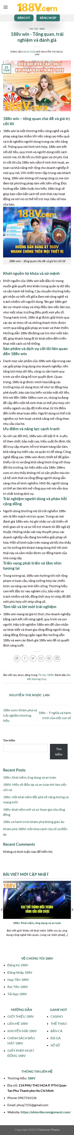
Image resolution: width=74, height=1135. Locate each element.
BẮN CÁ (56, 1031)
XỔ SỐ (55, 1045)
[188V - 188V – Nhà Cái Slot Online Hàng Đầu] (37, 7)
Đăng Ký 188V (17, 965)
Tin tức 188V (37, 28)
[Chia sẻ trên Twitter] (33, 658)
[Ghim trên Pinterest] (49, 658)
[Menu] (5, 7)
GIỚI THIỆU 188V (20, 1016)
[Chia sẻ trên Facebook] (25, 658)
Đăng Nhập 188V (19, 972)
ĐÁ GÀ (56, 1038)
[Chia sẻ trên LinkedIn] (57, 658)
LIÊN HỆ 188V (17, 1023)
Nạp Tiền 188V (18, 979)
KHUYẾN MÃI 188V (22, 1031)
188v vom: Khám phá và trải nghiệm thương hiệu (20, 715)
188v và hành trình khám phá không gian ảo (33, 822)
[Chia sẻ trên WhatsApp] (17, 658)
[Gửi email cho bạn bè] (41, 658)
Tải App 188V (17, 994)
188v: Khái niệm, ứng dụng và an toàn (29, 777)
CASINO (57, 1016)
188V (31, 1078)
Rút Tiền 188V (17, 987)
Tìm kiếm (9, 740)
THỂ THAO (59, 1023)
